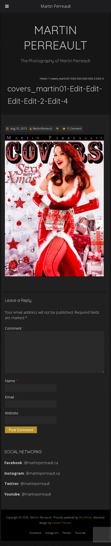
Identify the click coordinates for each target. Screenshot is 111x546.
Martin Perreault (56, 6)
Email (11, 397)
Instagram (52, 533)
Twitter (66, 533)
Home (43, 78)
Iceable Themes (61, 523)
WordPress (85, 517)
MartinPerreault (42, 128)
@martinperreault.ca (41, 462)
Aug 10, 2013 (18, 128)
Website (11, 413)
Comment (15, 328)
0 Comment (74, 128)
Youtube (80, 533)
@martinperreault (35, 483)
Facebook (35, 533)
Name (11, 380)
